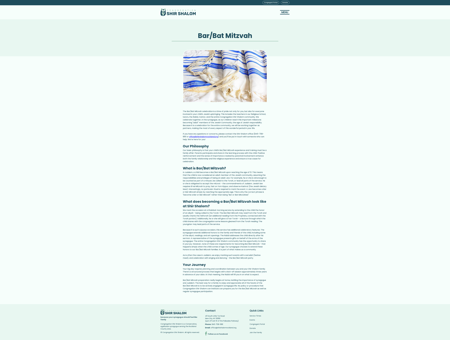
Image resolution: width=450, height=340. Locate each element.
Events (252, 320)
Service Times (255, 316)
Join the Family (256, 332)
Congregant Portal (257, 324)
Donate (253, 328)
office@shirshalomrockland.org (223, 328)
